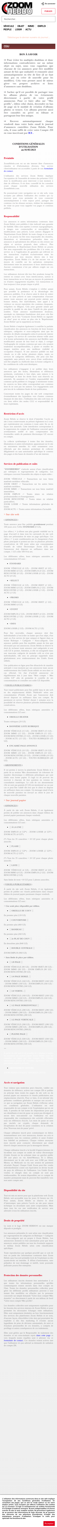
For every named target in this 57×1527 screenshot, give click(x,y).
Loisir (18, 29)
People (7, 29)
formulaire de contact (13, 1340)
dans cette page (43, 1335)
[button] (28, 763)
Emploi (42, 26)
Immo (31, 26)
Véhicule (8, 26)
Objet (20, 26)
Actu (28, 29)
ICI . (30, 133)
